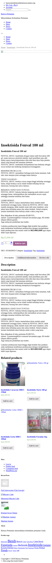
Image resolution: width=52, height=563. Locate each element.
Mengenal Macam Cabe (10, 499)
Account (9, 7)
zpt (18, 550)
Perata (36, 548)
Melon (16, 548)
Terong (10, 550)
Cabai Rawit (38, 541)
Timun (14, 550)
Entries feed (10, 466)
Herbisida (22, 545)
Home (8, 22)
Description (9, 258)
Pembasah (31, 548)
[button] (12, 561)
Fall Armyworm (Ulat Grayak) (12, 490)
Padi (26, 548)
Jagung (47, 545)
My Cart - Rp (12, 5)
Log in (8, 464)
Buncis (19, 541)
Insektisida (11, 47)
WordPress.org (11, 471)
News (8, 26)
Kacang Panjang (7, 548)
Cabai (24, 541)
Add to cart (20, 243)
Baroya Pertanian (7, 14)
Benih (12, 541)
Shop (8, 24)
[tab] (9, 258)
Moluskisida (21, 548)
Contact (9, 29)
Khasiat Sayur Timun (9, 513)
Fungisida (6, 544)
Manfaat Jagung (7, 521)
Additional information (26, 258)
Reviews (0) (44, 258)
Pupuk (4, 550)
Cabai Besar (30, 541)
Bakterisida (4, 541)
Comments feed (12, 468)
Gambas (15, 545)
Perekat (42, 548)
